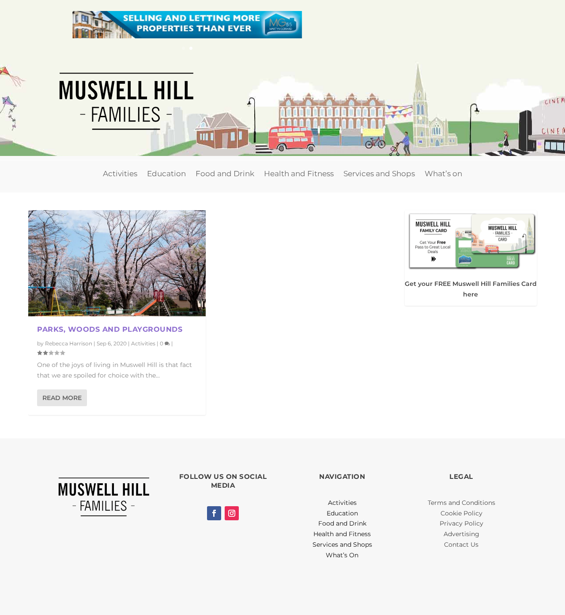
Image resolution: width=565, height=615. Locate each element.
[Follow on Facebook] (214, 513)
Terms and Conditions (461, 503)
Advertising (461, 534)
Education (166, 173)
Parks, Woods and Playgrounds (109, 329)
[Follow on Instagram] (232, 513)
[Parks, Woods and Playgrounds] (117, 263)
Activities (120, 173)
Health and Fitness (299, 173)
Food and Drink (225, 173)
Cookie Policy (461, 513)
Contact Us (461, 544)
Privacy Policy (461, 523)
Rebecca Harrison (68, 343)
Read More (62, 398)
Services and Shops (379, 173)
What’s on (443, 173)
